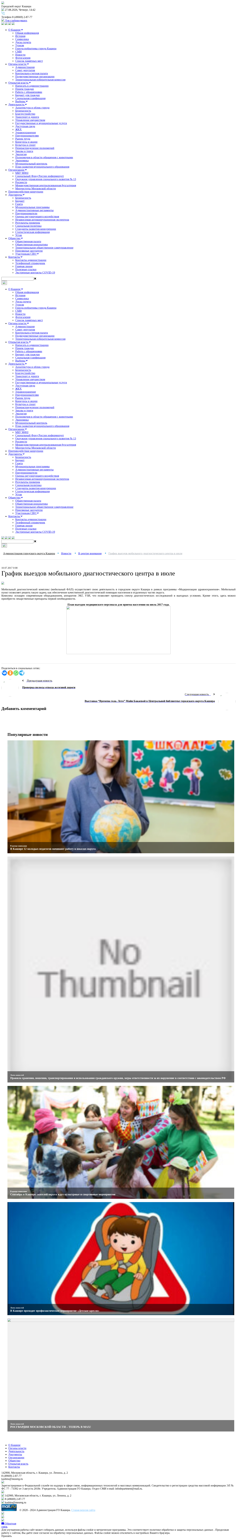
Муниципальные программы (32, 207)
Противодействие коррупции (25, 191)
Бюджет (19, 200)
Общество (14, 238)
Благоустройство (25, 113)
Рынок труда (22, 138)
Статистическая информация (32, 232)
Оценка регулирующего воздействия (37, 216)
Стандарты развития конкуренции (35, 228)
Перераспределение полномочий (34, 148)
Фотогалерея (22, 57)
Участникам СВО (26, 253)
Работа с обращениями (28, 92)
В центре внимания (18, 846)
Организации (16, 169)
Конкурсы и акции (26, 141)
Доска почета (23, 42)
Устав (18, 235)
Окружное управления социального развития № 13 (45, 179)
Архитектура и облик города (32, 107)
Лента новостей (17, 1075)
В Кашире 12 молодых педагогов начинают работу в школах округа (53, 848)
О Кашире (14, 29)
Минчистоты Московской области (35, 188)
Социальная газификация (30, 98)
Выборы (20, 101)
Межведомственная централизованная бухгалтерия (45, 185)
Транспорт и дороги (27, 116)
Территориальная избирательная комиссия (40, 79)
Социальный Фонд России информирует (39, 176)
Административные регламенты (34, 210)
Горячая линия (23, 266)
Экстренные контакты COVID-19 (35, 272)
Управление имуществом (30, 120)
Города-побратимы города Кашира (35, 48)
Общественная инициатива (31, 244)
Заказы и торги (24, 151)
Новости (20, 54)
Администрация (25, 67)
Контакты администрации (30, 260)
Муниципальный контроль (31, 163)
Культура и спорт (25, 144)
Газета (19, 204)
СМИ (18, 51)
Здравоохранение (25, 132)
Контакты (14, 256)
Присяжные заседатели (29, 250)
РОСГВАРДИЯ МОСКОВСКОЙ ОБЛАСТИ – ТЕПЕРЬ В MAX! (50, 1426)
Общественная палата (28, 241)
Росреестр (21, 182)
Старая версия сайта (83, 1510)
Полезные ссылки (25, 269)
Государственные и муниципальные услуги (41, 123)
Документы (15, 194)
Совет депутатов (25, 70)
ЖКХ (18, 129)
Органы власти (17, 64)
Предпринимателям (27, 135)
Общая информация (27, 32)
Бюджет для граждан (27, 95)
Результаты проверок (27, 222)
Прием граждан (24, 88)
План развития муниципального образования (42, 166)
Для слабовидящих (15, 20)
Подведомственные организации (34, 76)
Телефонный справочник (30, 263)
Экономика (22, 160)
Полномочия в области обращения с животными (44, 157)
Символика (22, 39)
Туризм (19, 45)
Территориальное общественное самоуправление (44, 247)
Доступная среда (25, 126)
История (20, 36)
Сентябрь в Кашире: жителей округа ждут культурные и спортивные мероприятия (62, 1194)
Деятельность (16, 104)
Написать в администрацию (32, 85)
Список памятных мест (29, 60)
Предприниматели (26, 213)
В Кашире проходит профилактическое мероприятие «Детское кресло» (54, 1310)
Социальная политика (28, 225)
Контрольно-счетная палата (31, 73)
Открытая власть (18, 82)
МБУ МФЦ (21, 172)
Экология (21, 154)
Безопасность (23, 110)
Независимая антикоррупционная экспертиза (42, 219)
